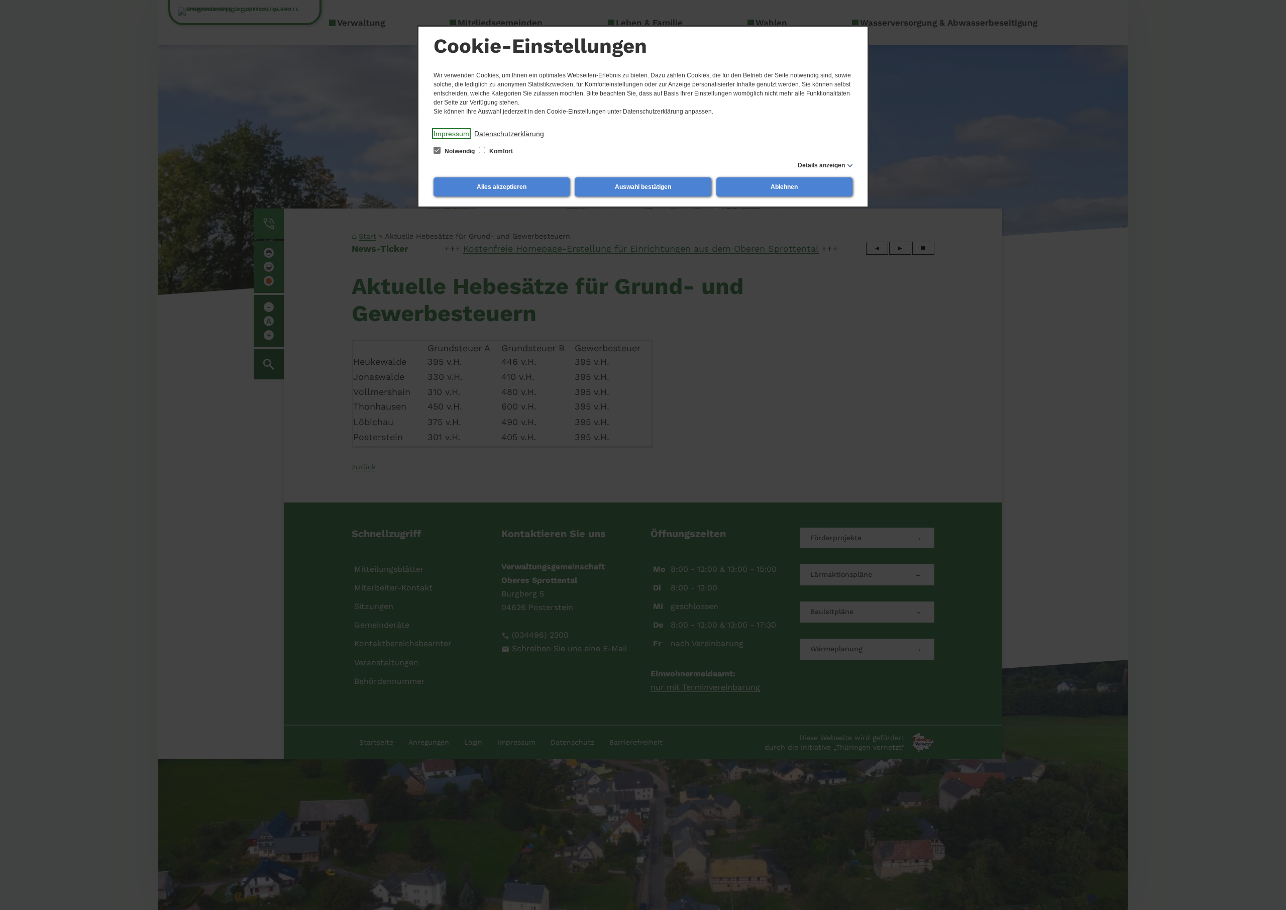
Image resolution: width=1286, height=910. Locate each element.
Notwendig (459, 151)
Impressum (451, 134)
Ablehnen (784, 186)
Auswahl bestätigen (643, 186)
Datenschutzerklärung (509, 134)
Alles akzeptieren (501, 186)
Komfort (500, 151)
